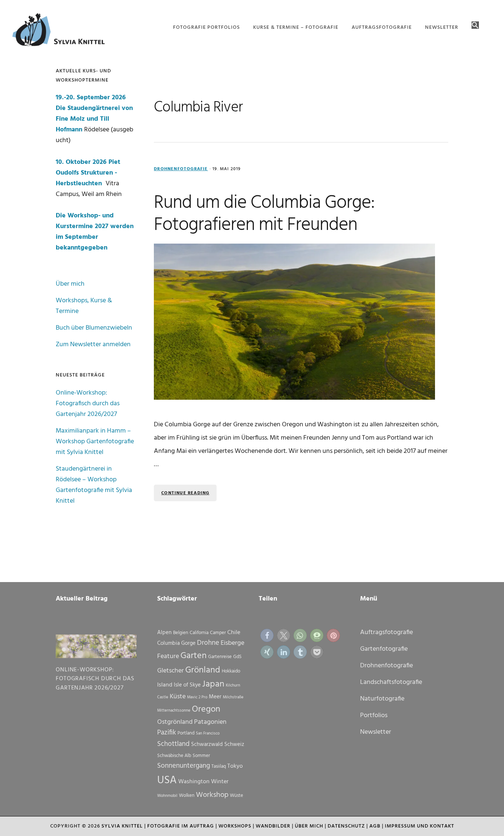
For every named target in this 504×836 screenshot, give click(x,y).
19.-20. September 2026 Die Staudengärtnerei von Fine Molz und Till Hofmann (94, 113)
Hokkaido (231, 671)
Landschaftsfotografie (391, 682)
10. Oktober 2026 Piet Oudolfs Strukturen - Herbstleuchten (88, 173)
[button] (475, 25)
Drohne (208, 642)
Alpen (164, 632)
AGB (374, 826)
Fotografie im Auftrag (180, 826)
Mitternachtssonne (173, 711)
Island (164, 685)
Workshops (234, 826)
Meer (215, 696)
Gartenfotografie (384, 649)
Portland (185, 733)
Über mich (70, 284)
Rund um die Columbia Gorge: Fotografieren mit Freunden (264, 214)
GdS (237, 657)
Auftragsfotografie (386, 632)
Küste (178, 696)
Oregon (206, 709)
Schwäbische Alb (174, 756)
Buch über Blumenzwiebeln (94, 328)
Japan (213, 684)
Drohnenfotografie (181, 169)
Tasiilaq (218, 766)
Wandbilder (273, 826)
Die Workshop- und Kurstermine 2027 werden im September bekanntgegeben (95, 231)
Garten (193, 656)
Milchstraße (233, 697)
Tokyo (235, 766)
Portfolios (373, 715)
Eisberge (232, 643)
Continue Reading (185, 493)
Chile (233, 632)
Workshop (212, 795)
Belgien (180, 633)
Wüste (236, 795)
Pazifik (166, 732)
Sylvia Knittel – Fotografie (62, 31)
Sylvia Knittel (122, 826)
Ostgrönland (175, 722)
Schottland (173, 744)
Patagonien (210, 722)
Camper (218, 633)
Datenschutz (346, 826)
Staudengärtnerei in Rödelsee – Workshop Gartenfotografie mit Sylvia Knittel (94, 485)
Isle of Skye (187, 685)
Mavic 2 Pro (197, 697)
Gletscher (170, 670)
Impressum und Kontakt (419, 826)
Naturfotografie (382, 699)
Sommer (201, 756)
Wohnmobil (167, 796)
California (199, 633)
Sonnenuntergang (183, 765)
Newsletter (375, 732)
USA (167, 780)
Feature (168, 656)
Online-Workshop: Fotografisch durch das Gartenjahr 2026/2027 (88, 404)
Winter (219, 782)
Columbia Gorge (176, 643)
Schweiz (234, 744)
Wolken (186, 795)
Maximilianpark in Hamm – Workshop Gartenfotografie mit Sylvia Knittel (95, 442)
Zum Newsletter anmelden (93, 344)
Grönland (202, 670)
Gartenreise (220, 657)
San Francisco (208, 733)
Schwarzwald (207, 744)
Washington (194, 782)
